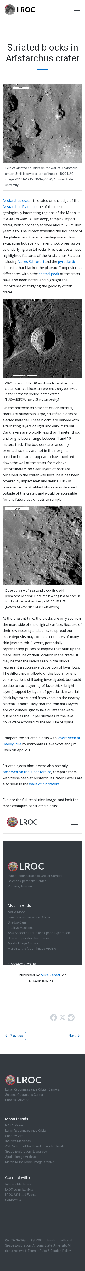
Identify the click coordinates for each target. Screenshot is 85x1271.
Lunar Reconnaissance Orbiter (26, 1131)
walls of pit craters (44, 784)
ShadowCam (14, 1136)
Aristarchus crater (17, 200)
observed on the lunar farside (27, 771)
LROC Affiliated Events (20, 1195)
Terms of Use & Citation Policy (49, 1251)
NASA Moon (14, 1125)
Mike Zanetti (51, 975)
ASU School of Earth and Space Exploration (36, 1146)
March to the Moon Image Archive (29, 1162)
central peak (49, 273)
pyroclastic (66, 261)
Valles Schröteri (31, 261)
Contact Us (13, 1200)
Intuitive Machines (18, 1141)
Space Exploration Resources (26, 1152)
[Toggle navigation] (77, 10)
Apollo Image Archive (20, 1157)
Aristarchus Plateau (19, 206)
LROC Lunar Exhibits (19, 1189)
